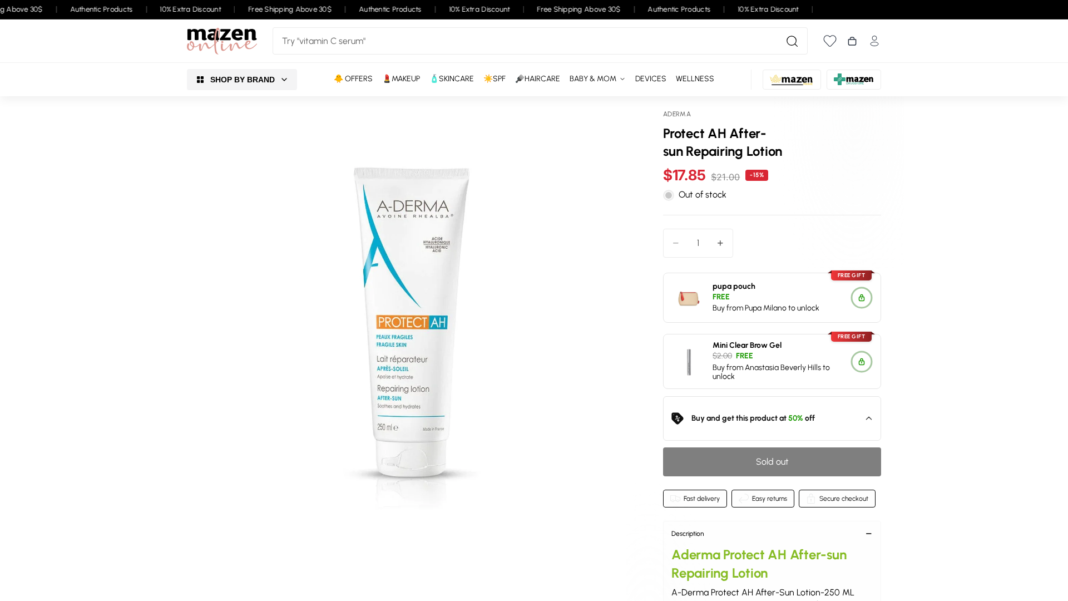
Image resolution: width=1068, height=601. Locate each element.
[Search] (792, 41)
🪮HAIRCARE (537, 78)
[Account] (874, 41)
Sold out (772, 461)
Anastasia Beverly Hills (783, 367)
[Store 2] (792, 80)
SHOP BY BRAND (242, 79)
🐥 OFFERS (353, 78)
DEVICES (650, 78)
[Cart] (852, 41)
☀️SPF (494, 78)
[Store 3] (854, 80)
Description (687, 534)
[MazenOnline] (222, 41)
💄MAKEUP (401, 78)
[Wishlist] (830, 41)
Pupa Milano (766, 308)
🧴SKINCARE (451, 78)
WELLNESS (695, 78)
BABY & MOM (593, 78)
